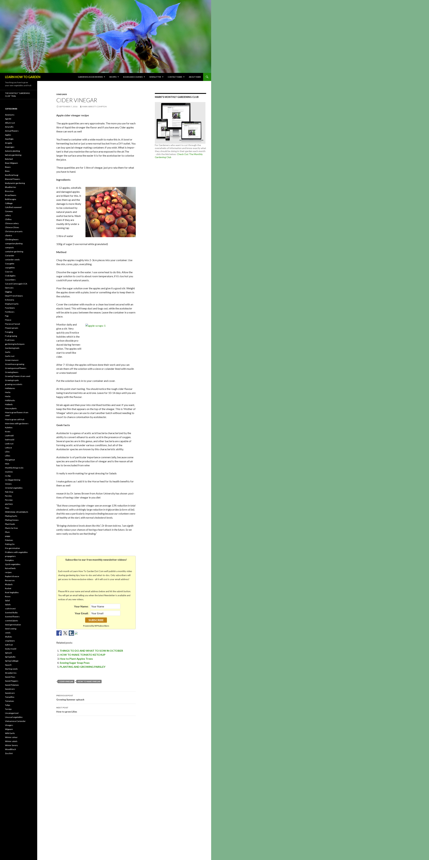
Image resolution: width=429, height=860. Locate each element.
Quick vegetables (12, 564)
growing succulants (13, 384)
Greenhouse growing (14, 364)
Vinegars (61, 94)
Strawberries (11, 673)
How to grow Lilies (66, 709)
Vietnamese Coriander (15, 721)
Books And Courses (133, 77)
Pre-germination (12, 548)
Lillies (7, 455)
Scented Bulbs (11, 612)
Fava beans (10, 308)
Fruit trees (10, 340)
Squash (8, 665)
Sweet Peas (10, 677)
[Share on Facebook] (59, 633)
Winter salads (11, 741)
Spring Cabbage (11, 661)
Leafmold (9, 435)
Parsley (8, 496)
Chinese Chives (12, 227)
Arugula (8, 143)
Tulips (7, 705)
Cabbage (9, 203)
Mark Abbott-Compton (94, 106)
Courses (9, 271)
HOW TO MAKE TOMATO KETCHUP (82, 654)
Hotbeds (9, 404)
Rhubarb (8, 584)
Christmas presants (14, 231)
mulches (9, 471)
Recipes (112, 77)
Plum (7, 532)
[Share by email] (77, 634)
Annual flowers (12, 131)
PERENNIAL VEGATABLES (16, 512)
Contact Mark (175, 77)
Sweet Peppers (11, 681)
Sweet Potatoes (12, 685)
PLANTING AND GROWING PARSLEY (82, 666)
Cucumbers (10, 279)
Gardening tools (12, 348)
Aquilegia (9, 139)
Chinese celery (12, 223)
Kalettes (9, 427)
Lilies (7, 451)
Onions (8, 484)
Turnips (8, 709)
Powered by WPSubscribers (96, 626)
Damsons (9, 287)
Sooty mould (10, 648)
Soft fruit (9, 644)
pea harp (9, 504)
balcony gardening (13, 155)
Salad (7, 600)
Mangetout (10, 459)
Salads (8, 604)
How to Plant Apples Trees (76, 658)
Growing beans (11, 372)
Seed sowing (10, 628)
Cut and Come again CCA (16, 283)
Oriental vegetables (14, 488)
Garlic (7, 352)
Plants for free (11, 528)
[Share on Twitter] (65, 633)
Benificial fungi (11, 175)
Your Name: (81, 606)
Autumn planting (12, 151)
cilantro (8, 235)
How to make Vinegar (89, 681)
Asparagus (9, 147)
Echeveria (9, 300)
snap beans (10, 640)
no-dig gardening (12, 480)
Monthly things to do (14, 467)
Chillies (8, 219)
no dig (7, 476)
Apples (8, 135)
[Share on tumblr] (71, 633)
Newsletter (155, 77)
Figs (7, 316)
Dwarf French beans (14, 295)
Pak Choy (9, 492)
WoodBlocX (10, 749)
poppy (7, 536)
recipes (8, 572)
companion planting (13, 243)
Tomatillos (9, 697)
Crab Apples (10, 275)
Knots (7, 431)
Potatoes (9, 540)
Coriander (9, 255)
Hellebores (10, 388)
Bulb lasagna (10, 199)
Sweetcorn (10, 689)
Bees (7, 171)
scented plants (11, 620)
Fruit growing (11, 336)
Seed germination (13, 624)
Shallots (8, 636)
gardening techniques (15, 344)
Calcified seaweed (13, 207)
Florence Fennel (12, 324)
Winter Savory (11, 745)
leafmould (9, 439)
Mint (7, 463)
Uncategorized (11, 713)
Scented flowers (12, 616)
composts (9, 247)
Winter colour (11, 737)
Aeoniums (9, 114)
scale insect (10, 608)
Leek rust (9, 443)
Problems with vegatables (16, 552)
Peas (7, 508)
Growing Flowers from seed (17, 376)
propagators (10, 556)
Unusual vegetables (14, 717)
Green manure (11, 360)
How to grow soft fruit (14, 419)
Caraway (9, 211)
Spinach (8, 652)
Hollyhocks (10, 400)
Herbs (8, 392)
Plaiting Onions (12, 520)
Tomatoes (9, 701)
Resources (10, 580)
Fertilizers (9, 312)
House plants (11, 408)
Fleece (8, 320)
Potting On (10, 544)
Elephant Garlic (12, 304)
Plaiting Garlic (11, 516)
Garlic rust (9, 356)
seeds (8, 632)
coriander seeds (12, 259)
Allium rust (10, 123)
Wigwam (9, 729)
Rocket (8, 588)
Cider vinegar (66, 681)
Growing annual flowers (15, 368)
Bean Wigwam (11, 163)
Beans (8, 167)
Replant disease (12, 576)
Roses (8, 596)
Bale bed (9, 159)
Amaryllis (9, 127)
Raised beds (10, 568)
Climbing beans (12, 239)
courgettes (10, 267)
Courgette (9, 263)
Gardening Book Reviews (90, 77)
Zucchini (9, 753)
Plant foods (10, 524)
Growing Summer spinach (70, 697)
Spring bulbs (10, 657)
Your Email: (81, 613)
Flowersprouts (11, 328)
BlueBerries (10, 187)
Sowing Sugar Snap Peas (75, 662)
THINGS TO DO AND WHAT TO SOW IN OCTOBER (91, 650)
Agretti (8, 118)
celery (8, 215)
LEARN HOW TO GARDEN (22, 77)
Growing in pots (12, 380)
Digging (8, 291)
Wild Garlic (10, 733)
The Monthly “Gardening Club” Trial (17, 94)
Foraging (9, 332)
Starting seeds (11, 669)
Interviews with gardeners (16, 423)
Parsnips (9, 500)
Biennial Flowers (12, 179)
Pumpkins (9, 560)
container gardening (14, 251)
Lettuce (8, 447)
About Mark (195, 77)
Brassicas (9, 191)
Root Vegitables (12, 592)
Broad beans (10, 195)
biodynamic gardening (15, 183)
